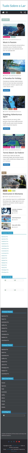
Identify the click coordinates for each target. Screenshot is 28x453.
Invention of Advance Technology (17, 210)
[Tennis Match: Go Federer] (14, 140)
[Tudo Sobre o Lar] (3, 12)
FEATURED (13, 36)
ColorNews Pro (5, 246)
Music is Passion (9, 42)
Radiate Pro (4, 260)
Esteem (3, 407)
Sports (15, 109)
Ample (3, 404)
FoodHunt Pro (5, 241)
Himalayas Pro (5, 270)
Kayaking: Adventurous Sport (12, 115)
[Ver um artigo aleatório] (24, 12)
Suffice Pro (4, 325)
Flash (3, 389)
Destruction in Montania (13, 194)
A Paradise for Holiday (12, 78)
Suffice (3, 395)
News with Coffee (16, 225)
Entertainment (7, 36)
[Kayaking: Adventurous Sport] (14, 102)
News (14, 190)
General (18, 72)
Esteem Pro (4, 255)
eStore (3, 398)
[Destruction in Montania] (14, 181)
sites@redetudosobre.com (15, 39)
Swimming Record (16, 217)
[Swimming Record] (6, 219)
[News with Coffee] (6, 226)
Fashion (13, 147)
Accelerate (4, 392)
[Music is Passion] (14, 30)
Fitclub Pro (4, 265)
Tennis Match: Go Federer (13, 152)
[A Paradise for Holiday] (14, 66)
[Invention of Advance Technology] (6, 211)
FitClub (3, 401)
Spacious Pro (5, 236)
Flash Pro (4, 319)
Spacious (4, 386)
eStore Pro (4, 331)
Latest (9, 190)
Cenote (3, 382)
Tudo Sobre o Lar (14, 6)
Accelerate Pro (5, 251)
